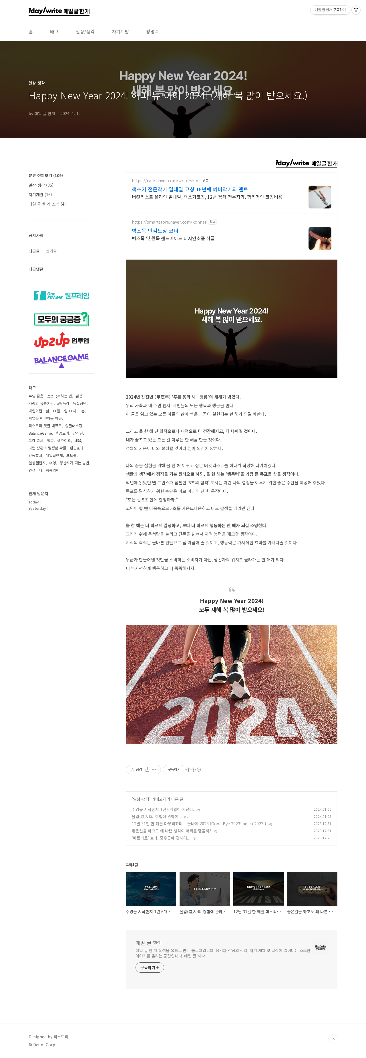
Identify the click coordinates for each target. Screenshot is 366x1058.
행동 (50, 440)
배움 (77, 440)
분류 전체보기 (46, 175)
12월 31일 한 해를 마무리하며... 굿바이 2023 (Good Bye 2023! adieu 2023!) (199, 823)
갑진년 (78, 433)
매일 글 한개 (149, 942)
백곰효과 (62, 433)
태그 (54, 31)
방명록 (152, 31)
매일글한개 (54, 455)
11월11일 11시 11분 (69, 410)
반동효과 (35, 455)
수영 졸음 (36, 396)
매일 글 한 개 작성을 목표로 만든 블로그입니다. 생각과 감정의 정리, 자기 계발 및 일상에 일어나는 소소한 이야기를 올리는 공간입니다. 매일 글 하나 (223, 953)
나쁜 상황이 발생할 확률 (47, 448)
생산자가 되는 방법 (74, 462)
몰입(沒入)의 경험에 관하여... (157, 816)
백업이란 (35, 410)
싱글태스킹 (73, 425)
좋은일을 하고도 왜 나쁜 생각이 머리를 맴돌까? (171, 831)
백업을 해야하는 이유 (45, 418)
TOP (332, 1038)
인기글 (51, 251)
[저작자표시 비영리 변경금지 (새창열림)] (193, 769)
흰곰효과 (76, 448)
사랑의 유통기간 (41, 403)
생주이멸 (64, 440)
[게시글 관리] (154, 769)
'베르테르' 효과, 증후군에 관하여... (161, 838)
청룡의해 (52, 470)
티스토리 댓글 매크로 (45, 425)
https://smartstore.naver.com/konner (169, 222)
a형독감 (63, 403)
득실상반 (80, 403)
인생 (32, 470)
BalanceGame (40, 433)
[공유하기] (147, 769)
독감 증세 (36, 440)
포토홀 (71, 455)
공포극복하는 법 (59, 396)
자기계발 (120, 31)
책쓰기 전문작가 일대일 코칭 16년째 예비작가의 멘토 (190, 189)
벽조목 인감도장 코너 (155, 230)
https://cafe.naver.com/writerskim (166, 180)
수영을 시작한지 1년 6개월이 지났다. (163, 809)
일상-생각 (141, 799)
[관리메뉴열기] (356, 10)
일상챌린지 (37, 462)
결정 (78, 396)
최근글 (34, 251)
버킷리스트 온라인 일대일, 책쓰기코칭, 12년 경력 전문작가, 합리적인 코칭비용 (207, 196)
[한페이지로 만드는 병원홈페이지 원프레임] (61, 293)
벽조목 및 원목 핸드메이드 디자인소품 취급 (173, 238)
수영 (52, 462)
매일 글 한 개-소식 (47, 204)
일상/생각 (85, 31)
